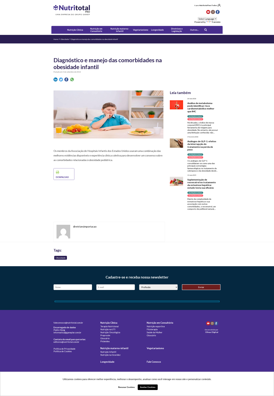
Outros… (194, 30)
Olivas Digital (211, 332)
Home (56, 39)
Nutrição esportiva (156, 326)
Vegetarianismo (155, 348)
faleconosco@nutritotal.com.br (68, 322)
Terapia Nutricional (109, 326)
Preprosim (105, 335)
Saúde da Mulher (154, 332)
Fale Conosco (154, 361)
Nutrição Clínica (108, 322)
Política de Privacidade (64, 348)
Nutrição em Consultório (160, 322)
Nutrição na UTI (107, 329)
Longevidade (107, 361)
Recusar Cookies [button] (126, 387)
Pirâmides (105, 341)
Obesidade (65, 39)
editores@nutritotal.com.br (66, 342)
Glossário (105, 338)
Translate (215, 22)
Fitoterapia (152, 329)
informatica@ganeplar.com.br (67, 332)
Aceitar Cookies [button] (147, 387)
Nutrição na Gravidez (110, 355)
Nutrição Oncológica (110, 332)
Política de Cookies (63, 351)
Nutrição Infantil (108, 352)
